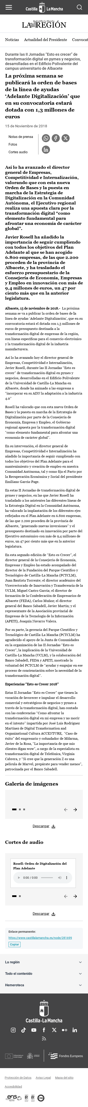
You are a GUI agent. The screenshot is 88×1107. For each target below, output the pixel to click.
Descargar (41, 826)
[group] (43, 873)
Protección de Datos (18, 1077)
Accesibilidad (13, 1086)
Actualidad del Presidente (45, 39)
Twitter (54, 1030)
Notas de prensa (21, 137)
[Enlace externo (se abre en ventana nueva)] (33, 1098)
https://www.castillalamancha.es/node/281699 (40, 938)
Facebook (44, 1030)
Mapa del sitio (64, 1077)
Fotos (13, 144)
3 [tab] (24, 809)
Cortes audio (18, 152)
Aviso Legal (43, 1077)
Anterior (65, 809)
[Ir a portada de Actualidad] (44, 25)
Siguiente (75, 809)
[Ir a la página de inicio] (44, 7)
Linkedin (75, 1030)
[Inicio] (44, 1011)
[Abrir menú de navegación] (8, 7)
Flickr (64, 1030)
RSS (44, 1038)
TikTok (23, 1030)
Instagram (13, 1030)
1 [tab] (14, 809)
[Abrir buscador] (79, 7)
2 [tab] (20, 809)
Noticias (12, 39)
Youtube (34, 1030)
